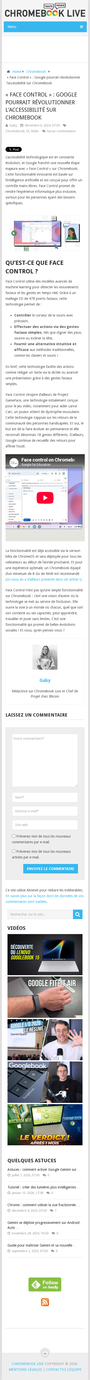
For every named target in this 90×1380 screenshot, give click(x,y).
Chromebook (15, 131)
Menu (12, 27)
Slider (35, 131)
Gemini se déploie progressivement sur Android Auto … (44, 1225)
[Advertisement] (47, 48)
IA (27, 131)
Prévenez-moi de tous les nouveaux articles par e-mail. (41, 854)
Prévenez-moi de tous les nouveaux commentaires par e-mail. (41, 839)
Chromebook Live (28, 1364)
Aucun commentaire (61, 131)
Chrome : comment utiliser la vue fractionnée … (44, 1205)
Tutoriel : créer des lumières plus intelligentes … (44, 1187)
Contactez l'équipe (64, 1370)
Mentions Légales (25, 1370)
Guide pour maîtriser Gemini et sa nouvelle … (42, 1245)
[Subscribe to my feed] (45, 1305)
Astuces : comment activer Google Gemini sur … (44, 1169)
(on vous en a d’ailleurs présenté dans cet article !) (44, 579)
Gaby (13, 125)
